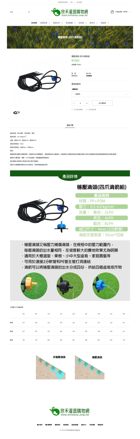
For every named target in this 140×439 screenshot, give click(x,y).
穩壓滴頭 (75, 89)
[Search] (29, 12)
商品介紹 (70, 125)
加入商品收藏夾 (78, 109)
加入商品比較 (92, 109)
